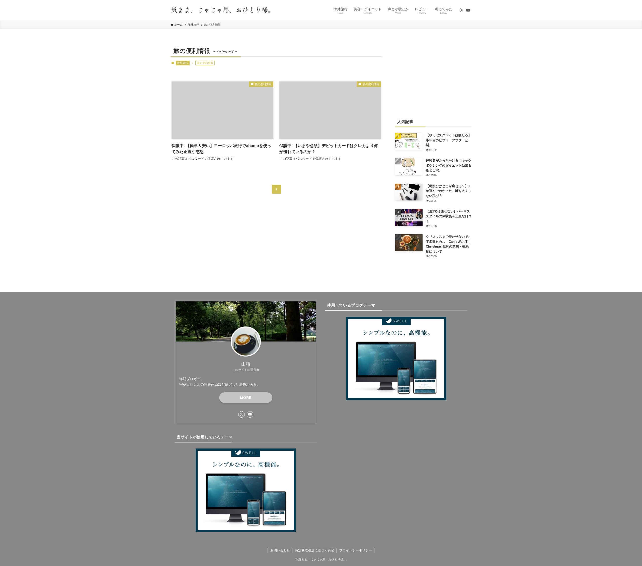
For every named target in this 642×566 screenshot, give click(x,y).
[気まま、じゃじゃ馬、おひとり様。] (221, 10)
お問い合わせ (280, 550)
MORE (246, 398)
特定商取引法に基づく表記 (314, 550)
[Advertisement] (433, 76)
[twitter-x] (461, 10)
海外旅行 (182, 62)
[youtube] (468, 10)
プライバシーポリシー (355, 550)
